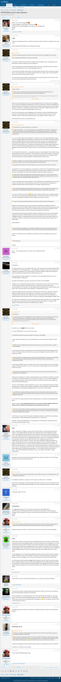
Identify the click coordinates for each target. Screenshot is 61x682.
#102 (58, 35)
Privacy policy (48, 678)
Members (31, 5)
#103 (58, 50)
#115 (58, 536)
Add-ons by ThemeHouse (43, 680)
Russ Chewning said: (17, 87)
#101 (58, 20)
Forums (9, 5)
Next (18, 17)
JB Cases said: (16, 521)
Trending (14, 7)
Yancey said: (15, 312)
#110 (58, 454)
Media (15, 5)
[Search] (58, 5)
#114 (58, 518)
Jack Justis (4, 14)
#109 (58, 425)
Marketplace (41, 5)
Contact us (33, 678)
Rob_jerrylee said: (17, 630)
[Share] (56, 20)
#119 (58, 624)
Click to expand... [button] (36, 99)
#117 (58, 588)
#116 (58, 576)
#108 (58, 309)
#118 (58, 607)
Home (3, 5)
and (18, 31)
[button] (18, 5)
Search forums (20, 7)
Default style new (6, 678)
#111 (58, 469)
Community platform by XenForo (25, 680)
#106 (58, 248)
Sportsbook (23, 5)
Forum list (9, 7)
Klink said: (15, 53)
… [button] (8, 17)
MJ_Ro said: (15, 472)
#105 (58, 122)
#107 (58, 262)
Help (53, 678)
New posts (3, 7)
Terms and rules (40, 678)
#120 (58, 650)
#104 (58, 84)
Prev (4, 17)
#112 (58, 489)
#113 (58, 503)
